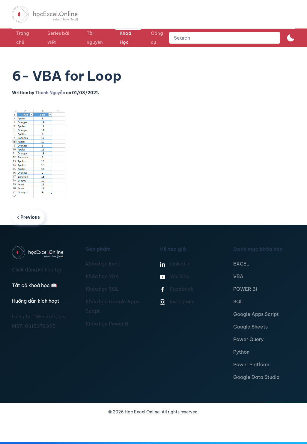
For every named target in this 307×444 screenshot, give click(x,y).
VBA (238, 276)
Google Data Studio (256, 377)
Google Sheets (250, 327)
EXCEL (241, 264)
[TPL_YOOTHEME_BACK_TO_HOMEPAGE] (50, 14)
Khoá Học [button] (125, 37)
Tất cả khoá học (34, 285)
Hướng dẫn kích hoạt (35, 301)
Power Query (248, 339)
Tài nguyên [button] (95, 37)
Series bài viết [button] (58, 37)
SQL (238, 301)
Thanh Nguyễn (50, 92)
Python (241, 352)
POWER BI (245, 289)
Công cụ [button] (157, 37)
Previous (30, 217)
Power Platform (251, 365)
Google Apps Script (256, 314)
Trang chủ (22, 37)
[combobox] (224, 38)
